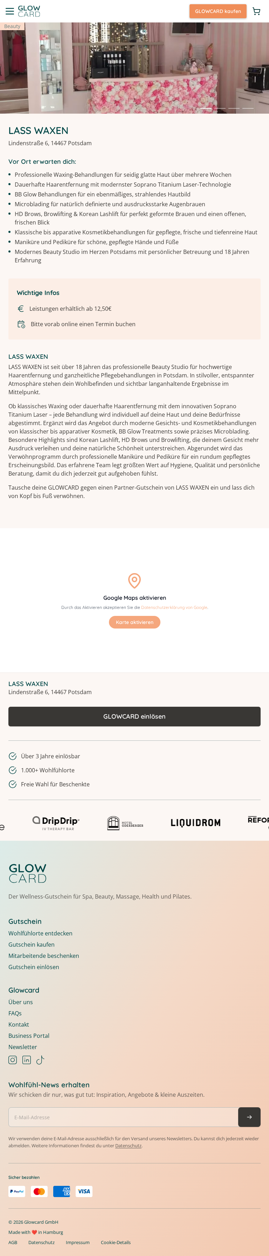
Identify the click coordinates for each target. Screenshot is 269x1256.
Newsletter (22, 1047)
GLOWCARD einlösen (134, 716)
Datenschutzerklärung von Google (174, 607)
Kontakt (18, 1024)
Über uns (20, 1002)
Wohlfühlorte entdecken (40, 933)
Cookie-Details (116, 1242)
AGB (12, 1242)
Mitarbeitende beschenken (43, 956)
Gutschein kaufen (31, 944)
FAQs (15, 1013)
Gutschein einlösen (33, 967)
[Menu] (9, 11)
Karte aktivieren (134, 622)
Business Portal (28, 1036)
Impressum (78, 1242)
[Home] (29, 11)
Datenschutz (128, 1145)
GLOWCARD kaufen (218, 11)
